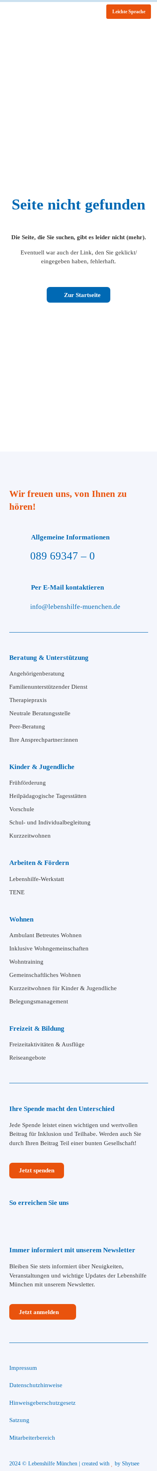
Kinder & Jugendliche (41, 767)
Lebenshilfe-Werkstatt (36, 879)
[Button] (139, 126)
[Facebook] (14, 1222)
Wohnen (21, 919)
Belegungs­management (38, 1001)
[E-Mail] (74, 1222)
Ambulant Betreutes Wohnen (45, 935)
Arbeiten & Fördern (39, 863)
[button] (146, 32)
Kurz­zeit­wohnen (30, 835)
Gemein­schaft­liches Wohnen (45, 975)
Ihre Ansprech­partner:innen (43, 740)
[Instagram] (32, 1222)
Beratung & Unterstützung (49, 657)
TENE (17, 892)
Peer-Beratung (27, 726)
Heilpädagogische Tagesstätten (48, 796)
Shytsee (131, 1464)
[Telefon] (56, 1222)
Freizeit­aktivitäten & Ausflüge (47, 1044)
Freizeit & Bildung (36, 1028)
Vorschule (21, 809)
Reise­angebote (27, 1057)
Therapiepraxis (28, 700)
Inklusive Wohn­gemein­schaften (49, 948)
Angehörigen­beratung (36, 673)
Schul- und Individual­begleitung (50, 822)
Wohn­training (26, 961)
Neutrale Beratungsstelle (39, 713)
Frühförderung (27, 782)
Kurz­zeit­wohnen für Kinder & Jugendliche (63, 988)
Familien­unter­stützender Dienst (48, 687)
